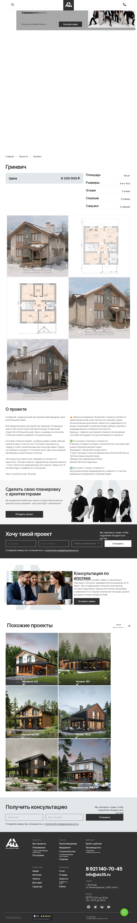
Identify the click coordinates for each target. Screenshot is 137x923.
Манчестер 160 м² (30, 736)
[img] (68, 5)
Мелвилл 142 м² (30, 683)
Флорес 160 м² (83, 683)
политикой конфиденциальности (61, 550)
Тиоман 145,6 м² (83, 736)
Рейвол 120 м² (31, 789)
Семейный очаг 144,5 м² (84, 787)
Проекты (23, 156)
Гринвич (37, 156)
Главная (10, 156)
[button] (70, 24)
